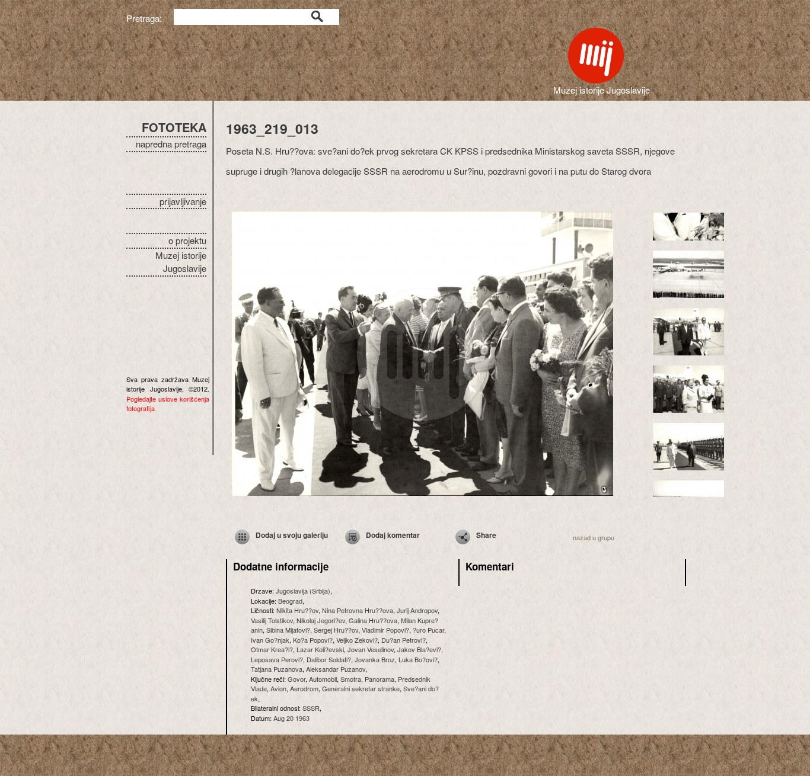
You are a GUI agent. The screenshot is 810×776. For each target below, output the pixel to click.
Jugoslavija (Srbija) (303, 590)
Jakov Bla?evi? (419, 649)
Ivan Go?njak (270, 639)
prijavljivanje (183, 201)
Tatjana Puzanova (276, 669)
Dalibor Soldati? (329, 659)
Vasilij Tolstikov (272, 620)
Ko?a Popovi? (313, 639)
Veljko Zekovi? (357, 639)
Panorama (379, 679)
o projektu (187, 240)
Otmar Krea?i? (272, 649)
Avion (278, 688)
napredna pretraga (171, 143)
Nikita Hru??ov (297, 610)
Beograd (290, 600)
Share (486, 535)
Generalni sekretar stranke (361, 688)
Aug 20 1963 (291, 718)
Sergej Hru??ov (336, 629)
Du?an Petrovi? (403, 639)
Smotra (350, 679)
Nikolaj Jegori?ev (320, 620)
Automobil (323, 679)
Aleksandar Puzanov (335, 669)
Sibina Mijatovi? (288, 629)
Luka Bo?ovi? (418, 659)
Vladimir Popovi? (385, 629)
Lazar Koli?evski (320, 649)
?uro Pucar (428, 629)
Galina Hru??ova (373, 620)
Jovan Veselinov (370, 649)
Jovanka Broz (375, 659)
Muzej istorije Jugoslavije (180, 262)
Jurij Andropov (417, 610)
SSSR (311, 708)
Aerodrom (304, 688)
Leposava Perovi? (277, 659)
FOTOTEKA (174, 127)
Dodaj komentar (393, 535)
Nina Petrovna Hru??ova (357, 610)
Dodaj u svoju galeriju (292, 535)
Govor (296, 679)
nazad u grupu (593, 537)
